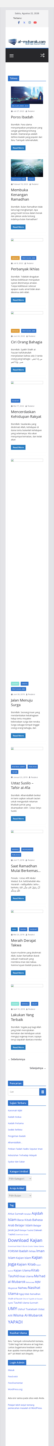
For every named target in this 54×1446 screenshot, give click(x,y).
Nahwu (22, 1288)
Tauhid (18, 1302)
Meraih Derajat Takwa (23, 942)
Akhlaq (15, 258)
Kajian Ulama (22, 1270)
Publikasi (33, 767)
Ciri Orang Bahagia (26, 341)
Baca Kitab (24, 1220)
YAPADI (15, 1322)
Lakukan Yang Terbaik (22, 1017)
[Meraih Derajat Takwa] (27, 919)
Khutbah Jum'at (18, 767)
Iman (40, 1251)
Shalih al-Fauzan (15, 1298)
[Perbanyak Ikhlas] (27, 247)
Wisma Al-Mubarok (28, 1315)
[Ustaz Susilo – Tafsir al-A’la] (27, 756)
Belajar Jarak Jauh (20, 106)
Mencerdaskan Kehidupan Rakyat (26, 414)
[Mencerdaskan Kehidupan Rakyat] (27, 390)
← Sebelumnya (16, 1059)
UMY (12, 1308)
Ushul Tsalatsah (27, 1309)
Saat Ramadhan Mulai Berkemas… (26, 868)
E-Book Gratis (27, 1246)
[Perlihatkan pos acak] (42, 55)
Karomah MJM (15, 1110)
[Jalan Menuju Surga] (27, 570)
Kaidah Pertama (16, 1123)
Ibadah (23, 929)
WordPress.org (15, 1389)
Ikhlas (32, 1251)
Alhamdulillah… (15, 1142)
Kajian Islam (23, 1258)
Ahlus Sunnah (16, 1213)
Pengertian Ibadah (17, 1136)
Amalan (27, 1214)
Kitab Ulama (26, 1276)
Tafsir (14, 772)
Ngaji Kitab (24, 1294)
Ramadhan (35, 1294)
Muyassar (12, 1288)
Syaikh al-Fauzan (35, 1299)
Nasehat (15, 401)
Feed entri (13, 1376)
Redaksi (31, 111)
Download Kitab (14, 1246)
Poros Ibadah (22, 116)
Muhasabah (27, 849)
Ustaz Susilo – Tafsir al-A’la (22, 785)
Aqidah (15, 684)
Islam (11, 1258)
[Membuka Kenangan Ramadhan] (27, 168)
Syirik (10, 1302)
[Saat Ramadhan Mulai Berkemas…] (27, 839)
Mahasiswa (30, 1282)
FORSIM (13, 1251)
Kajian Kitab (26, 1264)
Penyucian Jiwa (18, 179)
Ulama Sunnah (30, 1302)
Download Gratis (21, 1235)
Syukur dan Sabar (16, 1161)
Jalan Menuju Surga (22, 702)
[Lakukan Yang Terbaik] (27, 993)
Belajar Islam (24, 1225)
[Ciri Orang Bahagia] (27, 320)
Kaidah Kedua (14, 1116)
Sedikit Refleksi (15, 1129)
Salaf (34, 1004)
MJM (37, 1282)
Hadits (24, 684)
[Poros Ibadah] (27, 95)
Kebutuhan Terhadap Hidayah (22, 1155)
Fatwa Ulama (39, 1246)
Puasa (31, 179)
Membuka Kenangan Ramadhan (20, 194)
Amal (14, 929)
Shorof (25, 1299)
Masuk (11, 1370)
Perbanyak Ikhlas (25, 268)
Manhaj (15, 849)
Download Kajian (25, 1240)
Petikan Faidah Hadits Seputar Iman (25, 1148)
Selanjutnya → (38, 1068)
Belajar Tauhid (26, 1230)
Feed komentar (15, 1382)
